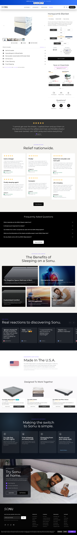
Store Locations (46, 521)
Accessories (35, 7)
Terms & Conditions (8, 67)
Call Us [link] (68, 108)
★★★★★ (50, 16)
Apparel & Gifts (35, 524)
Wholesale (66, 524)
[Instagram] (5, 525)
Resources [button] (55, 514)
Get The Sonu (22, 492)
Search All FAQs (38, 242)
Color (61, 35)
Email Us (61, 108)
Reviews (51, 7)
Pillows (33, 519)
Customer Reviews (46, 518)
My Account (66, 526)
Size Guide (55, 521)
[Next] (45, 39)
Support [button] (66, 514)
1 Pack (57, 43)
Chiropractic (55, 518)
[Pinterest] (14, 525)
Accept (72, 531)
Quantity (61, 41)
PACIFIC (68, 38)
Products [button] (34, 514)
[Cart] (67, 7)
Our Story (45, 516)
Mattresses (27, 7)
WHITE (53, 38)
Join (23, 517)
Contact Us (45, 526)
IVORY (61, 38)
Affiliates (65, 523)
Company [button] (45, 514)
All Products (34, 526)
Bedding (34, 521)
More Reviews (38, 204)
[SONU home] (4, 7)
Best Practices (56, 524)
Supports (34, 523)
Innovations (44, 7)
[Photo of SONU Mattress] (24, 25)
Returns (65, 521)
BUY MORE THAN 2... (61, 45)
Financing (66, 518)
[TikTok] (11, 525)
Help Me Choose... (63, 450)
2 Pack (65, 43)
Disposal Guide (56, 526)
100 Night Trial (56, 516)
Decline (65, 531)
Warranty (65, 519)
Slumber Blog (45, 524)
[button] (73, 77)
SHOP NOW (19, 406)
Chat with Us (53, 108)
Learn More (11, 492)
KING (61, 32)
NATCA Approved (56, 519)
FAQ (65, 516)
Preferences (60, 531)
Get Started (55, 523)
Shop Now (72, 7)
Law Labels (15, 67)
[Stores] (64, 7)
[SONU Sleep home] (38, 509)
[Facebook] (8, 525)
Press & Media (45, 523)
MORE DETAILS (7, 406)
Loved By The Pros (46, 519)
